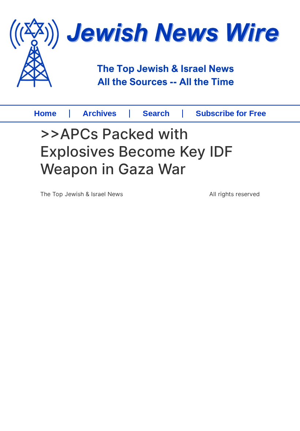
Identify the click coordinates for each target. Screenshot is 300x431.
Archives (99, 113)
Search (156, 113)
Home (45, 113)
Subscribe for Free (231, 113)
